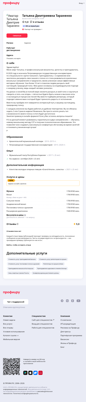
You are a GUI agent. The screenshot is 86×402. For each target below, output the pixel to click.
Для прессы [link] (66, 331)
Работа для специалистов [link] (43, 327)
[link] (17, 35)
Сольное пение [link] (13, 200)
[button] (32, 29)
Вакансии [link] (65, 339)
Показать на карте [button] (13, 58)
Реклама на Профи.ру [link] (70, 327)
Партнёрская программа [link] (71, 335)
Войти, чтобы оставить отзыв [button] (19, 245)
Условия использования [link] (14, 331)
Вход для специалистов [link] (42, 324)
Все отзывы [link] (8, 327)
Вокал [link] (9, 194)
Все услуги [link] (7, 324)
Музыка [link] (10, 191)
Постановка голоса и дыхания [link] (20, 207)
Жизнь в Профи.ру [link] (68, 343)
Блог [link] (62, 347)
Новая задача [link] (9, 320)
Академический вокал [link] (16, 204)
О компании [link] (66, 320)
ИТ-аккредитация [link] (68, 324)
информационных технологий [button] (15, 389)
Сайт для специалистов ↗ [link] (43, 320)
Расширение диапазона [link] (17, 211)
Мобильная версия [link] (11, 339)
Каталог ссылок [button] (10, 335)
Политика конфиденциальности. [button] (26, 393)
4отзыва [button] (38, 21)
